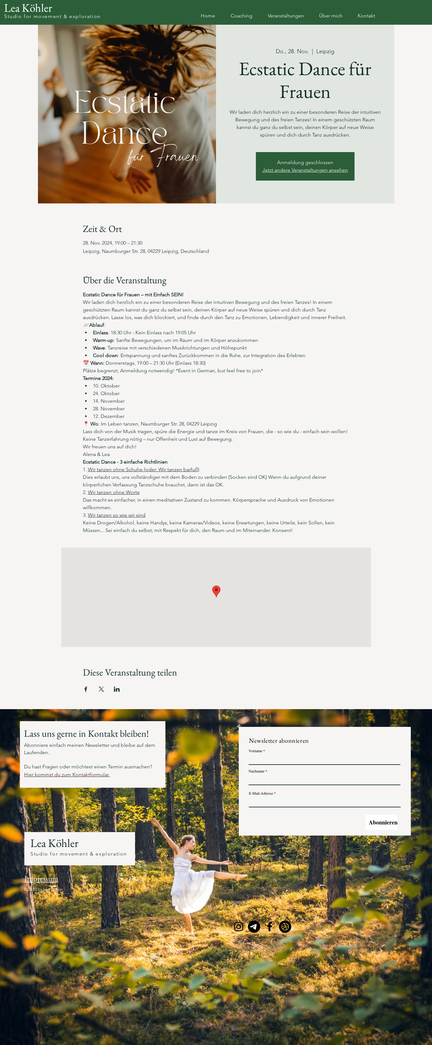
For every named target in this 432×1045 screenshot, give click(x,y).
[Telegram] (254, 926)
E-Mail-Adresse (261, 793)
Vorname (255, 751)
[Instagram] (238, 926)
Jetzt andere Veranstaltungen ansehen (305, 170)
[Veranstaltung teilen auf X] (101, 689)
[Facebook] (269, 926)
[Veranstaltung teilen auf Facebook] (86, 689)
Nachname (256, 771)
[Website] (285, 926)
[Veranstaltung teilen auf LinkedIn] (117, 689)
